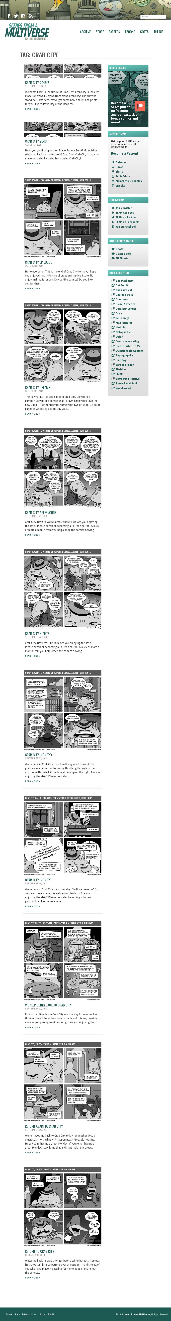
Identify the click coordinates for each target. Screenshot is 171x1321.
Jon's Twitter (124, 207)
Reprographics (124, 355)
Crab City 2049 (36, 141)
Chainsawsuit (124, 290)
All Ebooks (122, 258)
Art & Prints (123, 176)
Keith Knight (123, 318)
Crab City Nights (37, 633)
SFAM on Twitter (126, 217)
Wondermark (123, 388)
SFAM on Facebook (127, 221)
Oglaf (119, 336)
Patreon (114, 31)
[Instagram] (23, 16)
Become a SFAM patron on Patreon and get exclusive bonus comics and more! (124, 112)
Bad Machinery (125, 280)
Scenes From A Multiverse (136, 1314)
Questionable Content (129, 350)
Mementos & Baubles (129, 180)
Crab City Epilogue (38, 262)
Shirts (119, 171)
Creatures (122, 299)
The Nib (158, 31)
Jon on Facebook (126, 226)
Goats (144, 31)
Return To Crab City (39, 1251)
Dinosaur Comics (126, 308)
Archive (85, 31)
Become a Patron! (124, 153)
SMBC (119, 374)
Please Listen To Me (128, 346)
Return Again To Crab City (44, 1126)
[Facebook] (8, 16)
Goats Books (124, 253)
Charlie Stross (124, 294)
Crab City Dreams (37, 387)
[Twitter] (16, 16)
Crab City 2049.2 (37, 82)
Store (100, 31)
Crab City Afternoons (40, 512)
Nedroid (120, 327)
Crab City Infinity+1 (39, 754)
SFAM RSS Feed (125, 212)
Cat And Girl (123, 285)
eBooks (120, 185)
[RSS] (30, 16)
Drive (119, 313)
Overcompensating (127, 341)
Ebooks (130, 31)
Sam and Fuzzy (125, 364)
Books (119, 166)
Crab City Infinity (38, 879)
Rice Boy (121, 360)
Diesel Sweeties (125, 304)
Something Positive (128, 378)
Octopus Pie (123, 332)
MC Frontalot (124, 322)
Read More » (32, 109)
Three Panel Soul (126, 383)
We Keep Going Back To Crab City (48, 1004)
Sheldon (121, 369)
